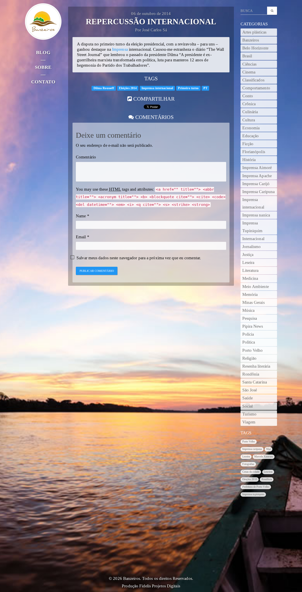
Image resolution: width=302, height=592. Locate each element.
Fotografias (248, 464)
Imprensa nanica (256, 215)
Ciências (249, 64)
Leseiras (268, 471)
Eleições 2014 (128, 88)
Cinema (249, 72)
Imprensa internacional (157, 88)
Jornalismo (251, 246)
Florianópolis (253, 152)
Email (81, 237)
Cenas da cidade (251, 471)
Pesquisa (249, 318)
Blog (43, 52)
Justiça (248, 254)
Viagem (249, 422)
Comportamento (256, 88)
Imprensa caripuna (252, 449)
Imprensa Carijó (256, 184)
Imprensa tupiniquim (253, 494)
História (249, 160)
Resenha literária (256, 366)
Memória (250, 294)
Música (248, 310)
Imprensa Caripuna (258, 192)
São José (249, 390)
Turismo (249, 414)
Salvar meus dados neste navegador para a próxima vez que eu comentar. (138, 258)
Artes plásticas (254, 32)
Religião (249, 358)
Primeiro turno (188, 88)
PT (205, 88)
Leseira (248, 262)
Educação (250, 136)
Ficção (248, 144)
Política (248, 342)
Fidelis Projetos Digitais (159, 586)
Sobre (43, 67)
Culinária (250, 112)
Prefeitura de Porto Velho (256, 486)
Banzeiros (250, 40)
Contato (43, 82)
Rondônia (250, 374)
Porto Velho (252, 350)
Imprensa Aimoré (257, 167)
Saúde (247, 398)
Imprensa (120, 49)
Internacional (253, 239)
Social (247, 406)
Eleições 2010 (249, 479)
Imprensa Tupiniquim (252, 227)
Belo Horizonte (255, 48)
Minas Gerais (253, 302)
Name (81, 216)
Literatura (250, 270)
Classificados (253, 80)
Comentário (86, 157)
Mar (268, 449)
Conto (247, 96)
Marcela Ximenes (263, 456)
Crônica (249, 104)
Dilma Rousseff (104, 88)
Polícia (248, 334)
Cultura (248, 120)
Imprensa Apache (257, 176)
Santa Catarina (254, 382)
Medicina (250, 278)
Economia (251, 128)
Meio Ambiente (255, 286)
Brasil (247, 56)
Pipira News (252, 326)
